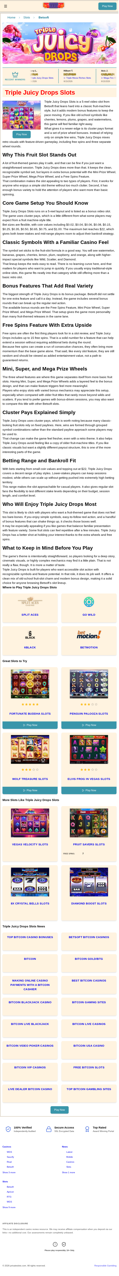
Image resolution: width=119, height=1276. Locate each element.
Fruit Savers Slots (89, 844)
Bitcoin (30, 958)
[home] (53, 9)
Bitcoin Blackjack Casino (30, 1002)
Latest (69, 1152)
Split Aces (30, 614)
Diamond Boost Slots (89, 903)
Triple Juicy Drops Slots (36, 78)
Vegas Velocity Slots (30, 844)
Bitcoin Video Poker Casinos (30, 1045)
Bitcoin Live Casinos (89, 1024)
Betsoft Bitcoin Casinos (89, 937)
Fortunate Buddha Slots (30, 713)
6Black (30, 647)
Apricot (10, 1192)
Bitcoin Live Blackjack (30, 1024)
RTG (9, 1197)
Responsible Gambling (105, 1265)
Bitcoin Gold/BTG (89, 958)
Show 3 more (8, 1172)
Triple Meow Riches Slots (73, 78)
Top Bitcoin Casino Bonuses (30, 937)
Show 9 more (8, 1207)
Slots (26, 17)
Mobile (69, 1157)
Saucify (10, 1157)
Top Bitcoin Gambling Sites (89, 1089)
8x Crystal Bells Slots (30, 903)
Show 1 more (68, 1172)
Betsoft (10, 1167)
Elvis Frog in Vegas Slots (89, 779)
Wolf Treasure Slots (30, 779)
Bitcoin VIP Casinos (30, 1067)
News (65, 1146)
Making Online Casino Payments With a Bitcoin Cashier (30, 985)
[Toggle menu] (5, 6)
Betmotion (89, 647)
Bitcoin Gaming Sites (89, 1002)
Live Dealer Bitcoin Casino (30, 1089)
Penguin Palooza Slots (89, 713)
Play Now (107, 6)
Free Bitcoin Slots (88, 1067)
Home (11, 17)
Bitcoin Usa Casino (88, 1045)
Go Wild (89, 614)
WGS (9, 1152)
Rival (9, 1162)
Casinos (6, 1146)
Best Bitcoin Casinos (89, 980)
